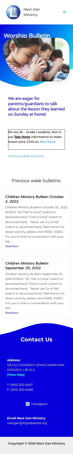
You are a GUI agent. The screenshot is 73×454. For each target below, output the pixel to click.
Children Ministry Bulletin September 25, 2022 (26, 265)
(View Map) (16, 375)
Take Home (48, 141)
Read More (11, 246)
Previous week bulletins (26, 156)
